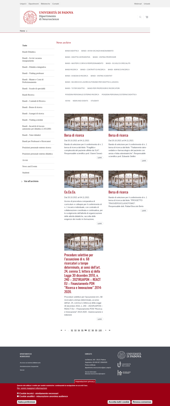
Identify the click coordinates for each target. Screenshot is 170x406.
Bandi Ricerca (28, 95)
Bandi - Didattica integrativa (34, 67)
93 (75, 330)
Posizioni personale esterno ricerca (36, 147)
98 (93, 330)
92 (72, 330)
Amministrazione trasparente (29, 366)
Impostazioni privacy (85, 381)
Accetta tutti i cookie (119, 402)
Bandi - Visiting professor (33, 73)
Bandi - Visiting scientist (32, 120)
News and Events (29, 166)
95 (82, 330)
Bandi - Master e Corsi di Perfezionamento (32, 80)
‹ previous (65, 330)
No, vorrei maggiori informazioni (32, 388)
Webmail (138, 4)
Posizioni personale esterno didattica (37, 154)
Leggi (100, 157)
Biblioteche (45, 4)
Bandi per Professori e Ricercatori (36, 141)
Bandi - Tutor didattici (31, 135)
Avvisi (25, 160)
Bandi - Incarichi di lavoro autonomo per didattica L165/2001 (36, 127)
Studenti (25, 173)
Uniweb (147, 4)
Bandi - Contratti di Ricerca (33, 101)
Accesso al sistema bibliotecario (30, 362)
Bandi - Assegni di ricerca (33, 113)
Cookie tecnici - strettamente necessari (38, 393)
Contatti (55, 4)
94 (79, 330)
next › (106, 330)
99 (96, 330)
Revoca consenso (142, 402)
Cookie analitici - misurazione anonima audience (43, 396)
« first (62, 330)
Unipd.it (23, 4)
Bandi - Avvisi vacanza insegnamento (32, 59)
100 (100, 330)
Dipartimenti (34, 4)
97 (89, 330)
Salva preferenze (26, 402)
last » (110, 330)
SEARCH (145, 21)
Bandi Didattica (28, 52)
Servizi (22, 370)
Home (22, 31)
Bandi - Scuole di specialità (33, 88)
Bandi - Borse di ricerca (32, 107)
